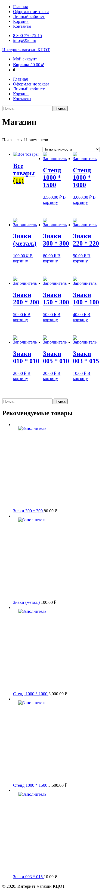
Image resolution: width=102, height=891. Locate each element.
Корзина (21, 21)
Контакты (22, 26)
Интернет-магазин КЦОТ (26, 49)
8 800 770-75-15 (27, 35)
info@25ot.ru (24, 40)
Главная (20, 6)
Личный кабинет (29, 16)
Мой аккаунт (25, 59)
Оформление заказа (31, 11)
